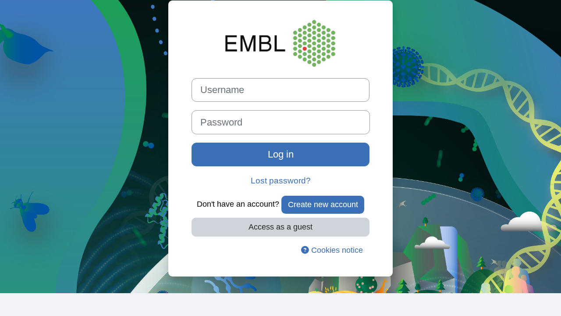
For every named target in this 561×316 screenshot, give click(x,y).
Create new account (323, 204)
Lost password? (281, 180)
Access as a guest (280, 227)
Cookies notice (336, 250)
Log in (281, 154)
